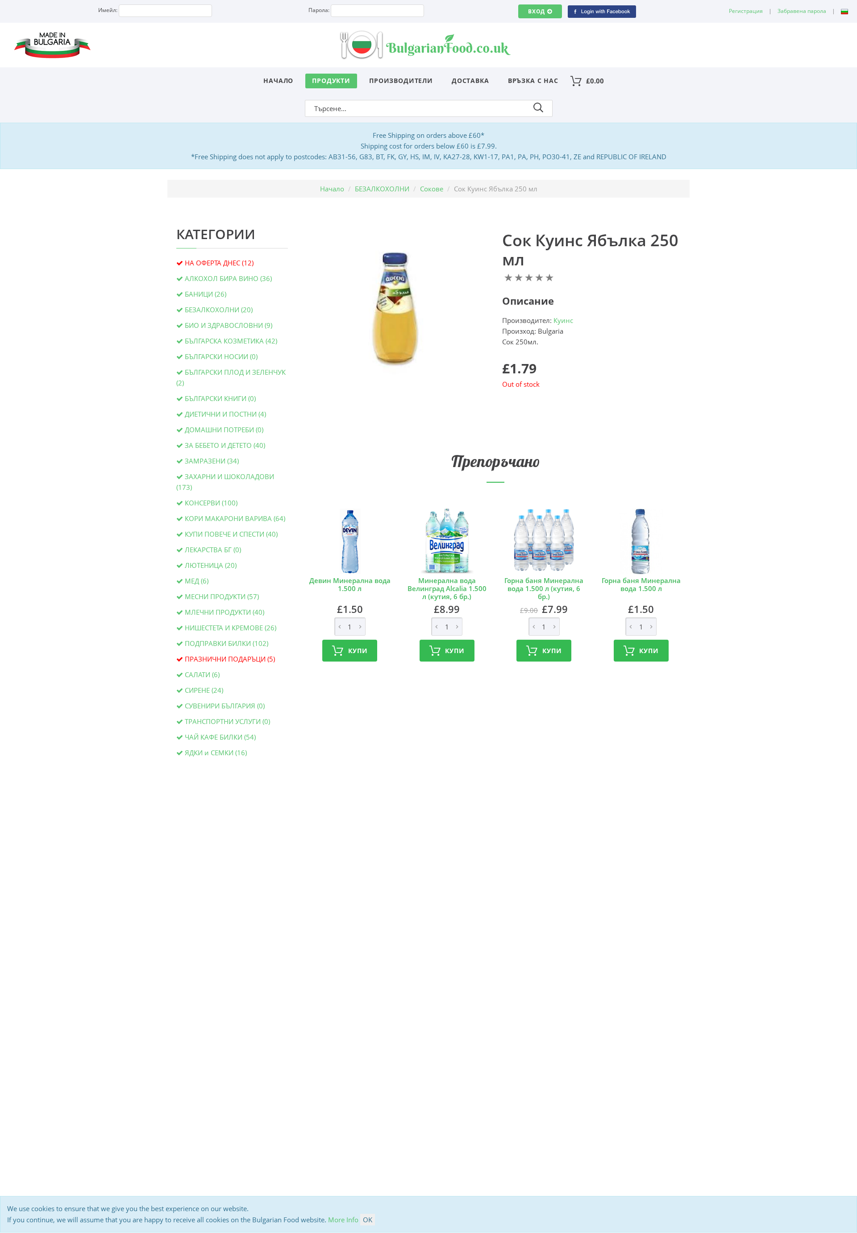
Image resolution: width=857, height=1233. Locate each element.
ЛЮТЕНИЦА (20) (211, 565)
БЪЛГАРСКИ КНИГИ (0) (220, 398)
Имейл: (107, 10)
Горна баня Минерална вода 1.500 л (641, 584)
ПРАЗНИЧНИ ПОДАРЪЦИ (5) (230, 658)
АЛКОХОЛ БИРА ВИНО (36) (228, 278)
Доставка (470, 80)
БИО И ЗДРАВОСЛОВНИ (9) (228, 325)
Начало (278, 80)
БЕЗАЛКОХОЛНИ (382, 188)
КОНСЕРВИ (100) (211, 502)
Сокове (431, 188)
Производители (401, 80)
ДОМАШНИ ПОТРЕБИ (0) (224, 429)
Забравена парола (802, 11)
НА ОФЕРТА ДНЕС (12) (219, 262)
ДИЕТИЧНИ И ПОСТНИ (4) (225, 414)
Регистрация (746, 11)
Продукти (331, 80)
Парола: (318, 10)
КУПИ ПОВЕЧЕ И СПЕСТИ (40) (231, 534)
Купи (357, 650)
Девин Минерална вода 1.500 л (350, 584)
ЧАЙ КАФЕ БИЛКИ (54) (220, 736)
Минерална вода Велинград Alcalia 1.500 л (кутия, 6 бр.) (447, 588)
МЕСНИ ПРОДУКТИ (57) (222, 596)
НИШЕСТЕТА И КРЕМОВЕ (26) (230, 627)
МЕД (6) (196, 580)
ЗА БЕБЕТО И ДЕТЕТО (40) (225, 445)
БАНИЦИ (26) (205, 294)
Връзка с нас (533, 80)
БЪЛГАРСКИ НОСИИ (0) (221, 356)
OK (367, 1219)
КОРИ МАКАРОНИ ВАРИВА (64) (235, 518)
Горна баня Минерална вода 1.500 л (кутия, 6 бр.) (543, 588)
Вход (536, 11)
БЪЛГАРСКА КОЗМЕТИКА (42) (231, 340)
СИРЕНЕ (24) (204, 690)
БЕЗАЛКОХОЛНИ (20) (219, 309)
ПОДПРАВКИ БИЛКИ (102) (226, 643)
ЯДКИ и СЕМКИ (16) (216, 752)
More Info (343, 1219)
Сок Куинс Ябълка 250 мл (590, 249)
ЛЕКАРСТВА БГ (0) (213, 549)
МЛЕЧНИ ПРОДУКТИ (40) (224, 612)
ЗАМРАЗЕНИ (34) (212, 460)
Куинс (563, 320)
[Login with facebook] (602, 11)
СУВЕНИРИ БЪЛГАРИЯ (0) (225, 705)
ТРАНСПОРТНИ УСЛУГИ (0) (227, 721)
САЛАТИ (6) (202, 674)
